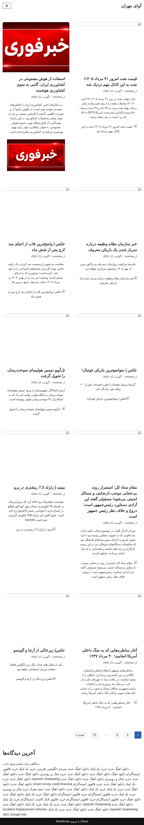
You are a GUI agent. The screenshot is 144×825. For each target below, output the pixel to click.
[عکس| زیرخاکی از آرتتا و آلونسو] (36, 619)
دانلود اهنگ (118, 774)
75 (94, 734)
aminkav (129, 91)
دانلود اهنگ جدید (118, 769)
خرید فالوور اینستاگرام (87, 784)
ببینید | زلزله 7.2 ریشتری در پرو (39, 487)
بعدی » (80, 734)
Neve (85, 821)
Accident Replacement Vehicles (25, 809)
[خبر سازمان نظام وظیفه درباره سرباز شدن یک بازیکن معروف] (108, 212)
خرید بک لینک (98, 769)
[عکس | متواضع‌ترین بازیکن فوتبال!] (108, 339)
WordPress (63, 821)
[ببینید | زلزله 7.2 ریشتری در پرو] (36, 456)
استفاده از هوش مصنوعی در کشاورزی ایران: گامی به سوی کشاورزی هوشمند (41, 84)
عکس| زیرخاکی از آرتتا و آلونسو (39, 650)
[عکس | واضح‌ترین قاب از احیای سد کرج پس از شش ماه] (36, 212)
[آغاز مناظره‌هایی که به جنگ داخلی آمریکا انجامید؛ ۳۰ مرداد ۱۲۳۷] (108, 619)
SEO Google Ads (15, 814)
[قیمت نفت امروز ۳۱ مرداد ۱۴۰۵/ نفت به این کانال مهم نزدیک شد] (108, 47)
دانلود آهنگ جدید (77, 774)
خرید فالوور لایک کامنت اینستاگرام (43, 799)
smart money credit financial (52, 784)
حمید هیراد (36, 789)
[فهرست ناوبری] (7, 6)
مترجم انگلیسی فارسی (52, 769)
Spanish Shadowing (46, 779)
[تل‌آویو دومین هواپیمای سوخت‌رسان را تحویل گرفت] (36, 339)
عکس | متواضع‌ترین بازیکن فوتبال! (109, 370)
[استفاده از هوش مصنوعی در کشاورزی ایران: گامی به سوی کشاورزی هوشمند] (36, 47)
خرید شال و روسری (53, 774)
